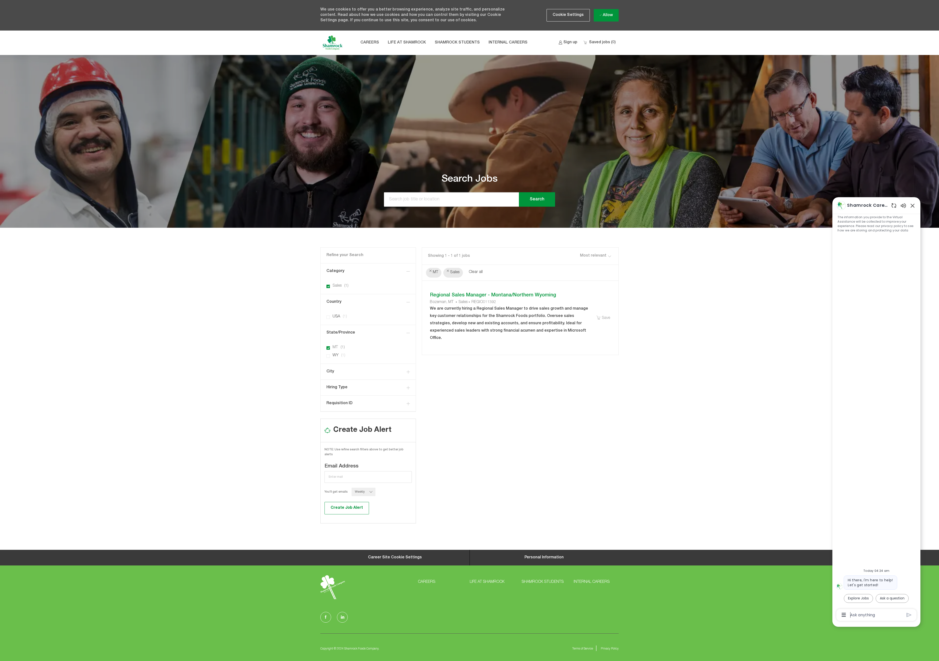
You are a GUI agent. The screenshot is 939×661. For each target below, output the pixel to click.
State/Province (340, 333)
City (330, 372)
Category (335, 271)
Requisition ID (339, 403)
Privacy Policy (610, 648)
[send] (909, 615)
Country (333, 302)
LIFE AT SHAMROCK (407, 43)
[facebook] (325, 617)
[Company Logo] (332, 43)
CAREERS (369, 43)
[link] (568, 43)
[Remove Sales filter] (448, 271)
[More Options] (844, 615)
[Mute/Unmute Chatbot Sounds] (903, 205)
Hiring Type (336, 388)
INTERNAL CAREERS (508, 43)
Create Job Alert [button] (347, 508)
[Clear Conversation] (893, 205)
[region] (876, 410)
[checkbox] (603, 318)
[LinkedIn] (342, 617)
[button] (568, 15)
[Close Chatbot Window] (912, 205)
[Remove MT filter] (430, 271)
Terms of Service (582, 648)
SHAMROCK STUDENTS (457, 43)
